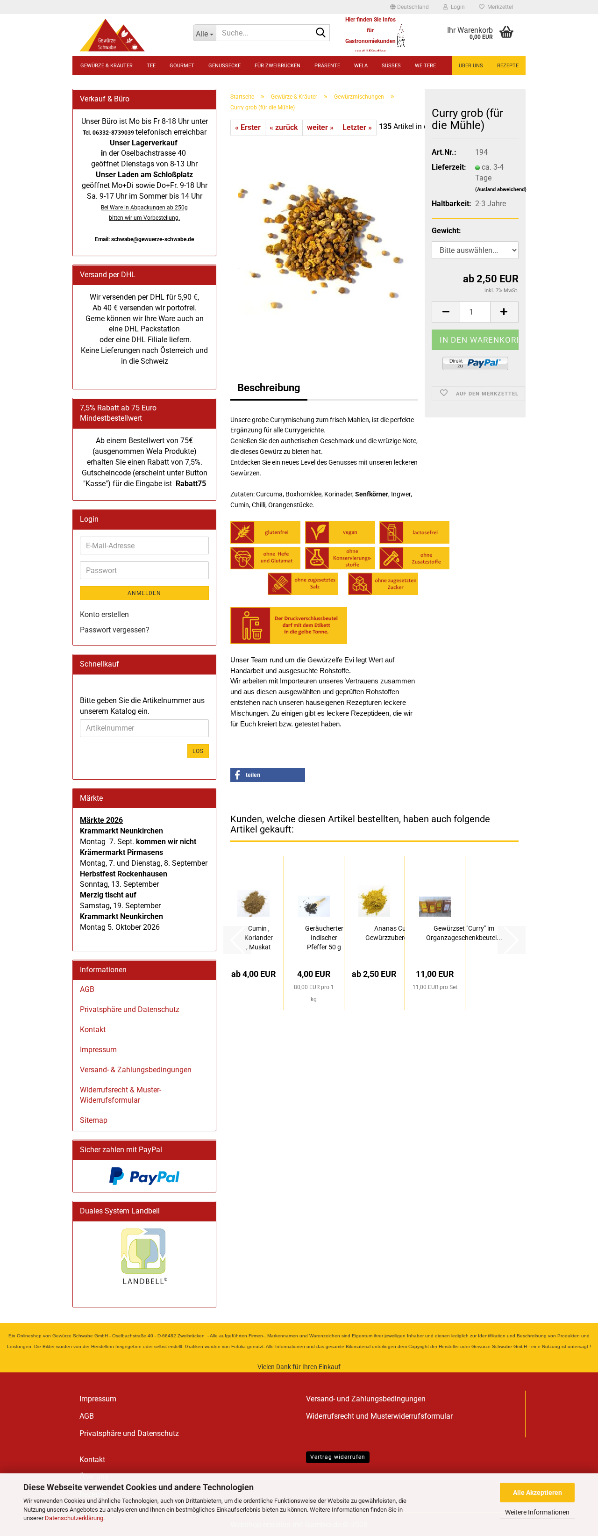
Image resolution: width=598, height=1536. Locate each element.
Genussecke (224, 66)
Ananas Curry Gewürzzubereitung (393, 933)
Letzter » (357, 127)
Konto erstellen (104, 614)
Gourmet (182, 66)
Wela (361, 66)
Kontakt (93, 1029)
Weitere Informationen (537, 1512)
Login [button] (456, 7)
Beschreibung (268, 388)
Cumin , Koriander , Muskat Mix (258, 938)
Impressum (98, 1049)
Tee (151, 66)
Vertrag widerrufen (337, 1457)
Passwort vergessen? (115, 629)
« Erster (248, 127)
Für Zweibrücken (277, 66)
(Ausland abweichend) (501, 190)
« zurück (284, 127)
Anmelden (144, 593)
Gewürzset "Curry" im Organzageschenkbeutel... (464, 933)
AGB (87, 989)
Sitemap (93, 1120)
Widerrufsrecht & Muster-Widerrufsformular (120, 1095)
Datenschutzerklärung (74, 1518)
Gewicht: (446, 230)
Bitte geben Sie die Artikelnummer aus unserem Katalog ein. (142, 706)
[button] (409, 7)
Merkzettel (498, 7)
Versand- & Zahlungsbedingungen (136, 1069)
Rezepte (508, 66)
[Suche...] (321, 33)
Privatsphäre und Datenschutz (129, 1009)
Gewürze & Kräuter (106, 66)
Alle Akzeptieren (537, 1492)
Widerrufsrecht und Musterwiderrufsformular (379, 1416)
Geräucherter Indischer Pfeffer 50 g (324, 938)
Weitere (425, 66)
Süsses (391, 66)
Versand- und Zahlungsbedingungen (366, 1398)
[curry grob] (324, 240)
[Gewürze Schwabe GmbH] (129, 35)
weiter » (320, 127)
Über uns (471, 66)
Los (198, 751)
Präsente (327, 66)
